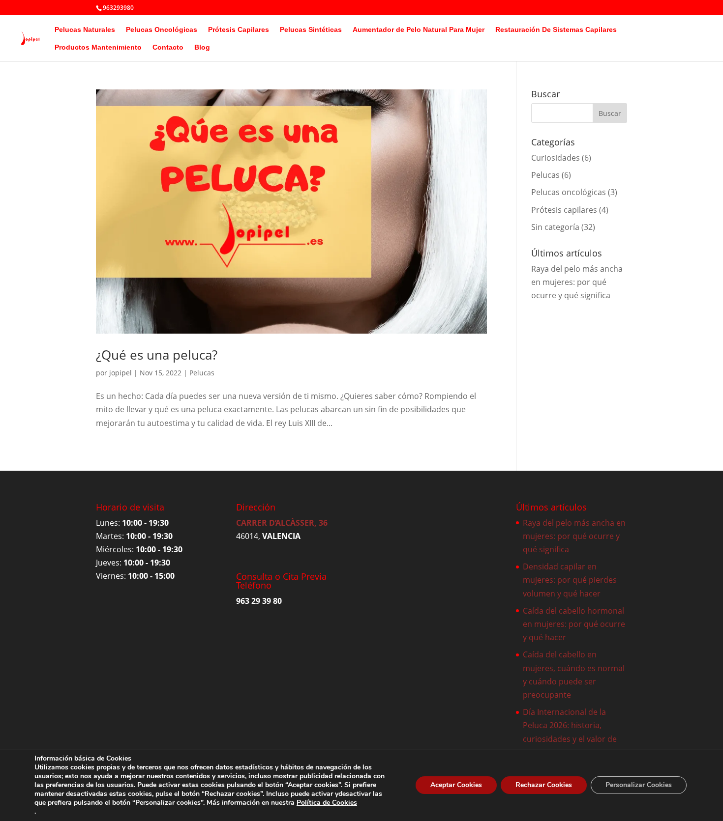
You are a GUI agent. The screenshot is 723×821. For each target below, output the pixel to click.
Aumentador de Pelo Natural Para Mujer (418, 29)
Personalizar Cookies (638, 785)
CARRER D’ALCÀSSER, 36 (282, 522)
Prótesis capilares (564, 209)
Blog (202, 47)
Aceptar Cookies (456, 785)
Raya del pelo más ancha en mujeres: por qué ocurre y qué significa (577, 282)
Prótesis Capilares (238, 29)
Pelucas (201, 372)
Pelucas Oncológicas (161, 29)
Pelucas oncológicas (568, 192)
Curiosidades (555, 157)
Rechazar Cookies (543, 785)
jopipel (120, 372)
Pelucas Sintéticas (311, 29)
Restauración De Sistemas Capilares (556, 29)
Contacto (167, 47)
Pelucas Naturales (85, 29)
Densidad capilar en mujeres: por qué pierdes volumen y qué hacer (570, 579)
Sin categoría (555, 227)
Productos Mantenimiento (98, 47)
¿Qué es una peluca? (156, 355)
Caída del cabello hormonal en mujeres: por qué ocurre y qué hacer (574, 624)
